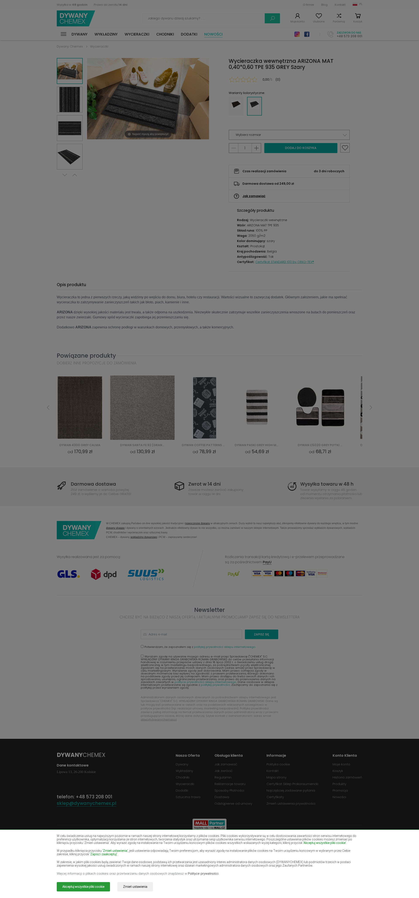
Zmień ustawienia (135, 886)
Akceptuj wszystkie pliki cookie (83, 886)
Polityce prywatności (203, 874)
